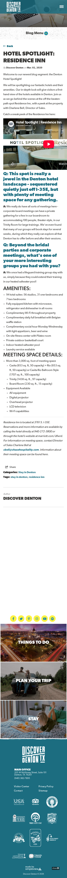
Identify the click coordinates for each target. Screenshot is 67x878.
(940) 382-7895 (22, 778)
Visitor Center (21, 786)
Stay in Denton (27, 472)
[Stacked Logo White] (13, 6)
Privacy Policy (46, 786)
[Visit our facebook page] (13, 618)
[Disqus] (33, 553)
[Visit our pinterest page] (29, 618)
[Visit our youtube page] (44, 618)
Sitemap (43, 791)
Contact (18, 791)
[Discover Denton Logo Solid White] (33, 754)
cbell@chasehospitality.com (21, 449)
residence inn (36, 477)
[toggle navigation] (61, 6)
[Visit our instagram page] (37, 618)
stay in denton (19, 477)
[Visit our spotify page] (52, 618)
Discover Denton (14, 68)
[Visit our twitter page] (21, 618)
